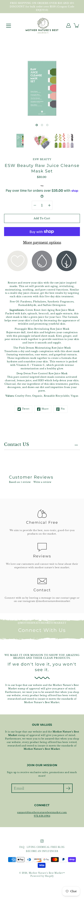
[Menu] (8, 25)
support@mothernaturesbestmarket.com (42, 812)
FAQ (21, 847)
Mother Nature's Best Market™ (47, 873)
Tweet (26, 409)
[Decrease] (35, 205)
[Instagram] (42, 841)
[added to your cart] (76, 25)
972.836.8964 (42, 815)
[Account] (68, 25)
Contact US (16, 444)
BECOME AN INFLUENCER (42, 851)
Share (45, 409)
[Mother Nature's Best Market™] (42, 25)
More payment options (42, 242)
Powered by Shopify (42, 876)
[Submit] (68, 788)
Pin (63, 409)
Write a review (42, 482)
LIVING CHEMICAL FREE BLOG (46, 847)
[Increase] (49, 205)
